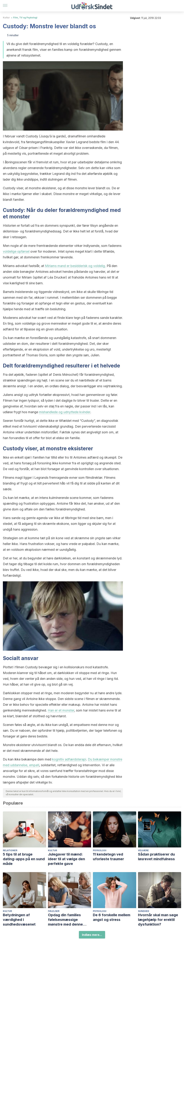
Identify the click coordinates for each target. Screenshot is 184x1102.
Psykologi (99, 850)
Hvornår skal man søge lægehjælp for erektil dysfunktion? (158, 919)
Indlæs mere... (92, 935)
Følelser (53, 911)
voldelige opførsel (16, 251)
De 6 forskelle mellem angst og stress (111, 917)
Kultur (6, 17)
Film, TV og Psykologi (25, 17)
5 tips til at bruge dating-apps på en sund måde (24, 859)
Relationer (10, 850)
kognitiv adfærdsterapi (69, 759)
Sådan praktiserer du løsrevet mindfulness (156, 856)
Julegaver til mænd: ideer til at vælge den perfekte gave (66, 859)
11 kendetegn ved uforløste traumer (108, 856)
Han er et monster (61, 710)
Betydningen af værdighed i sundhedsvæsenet (19, 919)
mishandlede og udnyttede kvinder (64, 412)
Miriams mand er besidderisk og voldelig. (75, 266)
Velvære (143, 850)
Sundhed (143, 911)
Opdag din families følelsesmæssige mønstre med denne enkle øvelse (65, 920)
